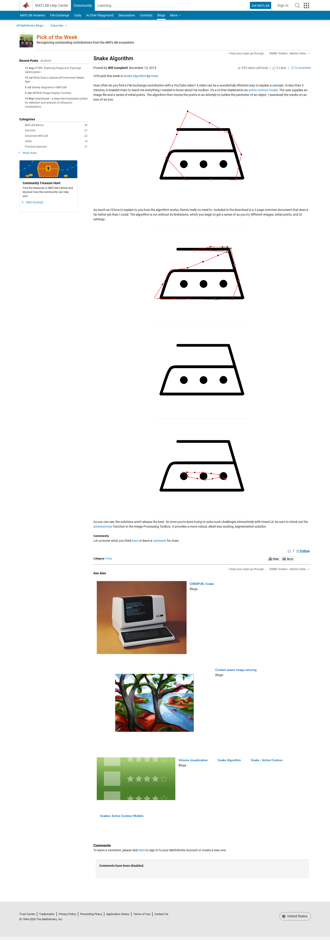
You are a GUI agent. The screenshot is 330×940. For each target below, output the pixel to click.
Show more (29, 153)
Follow (304, 551)
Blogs (161, 15)
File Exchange (59, 15)
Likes (281, 68)
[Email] (287, 558)
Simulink (56, 130)
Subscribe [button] (57, 25)
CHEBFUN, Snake (202, 584)
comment (159, 540)
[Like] (289, 551)
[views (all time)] (239, 68)
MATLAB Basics (56, 125)
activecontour (103, 526)
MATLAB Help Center (51, 5)
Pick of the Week (57, 37)
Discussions (126, 15)
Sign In (284, 6)
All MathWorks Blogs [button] (29, 25)
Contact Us (161, 914)
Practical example (56, 146)
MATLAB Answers (32, 15)
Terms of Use (141, 914)
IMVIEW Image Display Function (52, 93)
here (135, 540)
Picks (109, 558)
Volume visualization (193, 760)
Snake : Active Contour (267, 760)
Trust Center (27, 914)
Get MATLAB (260, 5)
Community (83, 5)
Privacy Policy (67, 914)
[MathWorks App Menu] (306, 5)
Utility (56, 141)
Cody (77, 15)
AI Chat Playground (99, 15)
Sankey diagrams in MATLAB (49, 87)
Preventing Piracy (91, 914)
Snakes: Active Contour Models (121, 816)
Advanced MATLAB (56, 135)
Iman (154, 76)
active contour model (263, 90)
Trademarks (47, 914)
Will (95, 76)
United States (297, 916)
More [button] (173, 15)
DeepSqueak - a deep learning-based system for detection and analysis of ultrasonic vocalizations (56, 102)
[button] (297, 5)
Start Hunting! (34, 202)
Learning (104, 5)
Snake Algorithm (113, 58)
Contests (146, 15)
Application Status (117, 914)
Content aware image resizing (236, 670)
